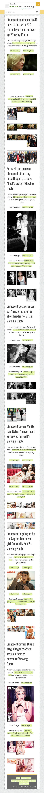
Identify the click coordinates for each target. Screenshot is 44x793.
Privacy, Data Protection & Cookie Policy (23, 781)
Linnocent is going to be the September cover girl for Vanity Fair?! (21, 601)
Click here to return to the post (23, 43)
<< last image (15, 50)
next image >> (28, 50)
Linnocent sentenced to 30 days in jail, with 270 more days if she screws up (22, 99)
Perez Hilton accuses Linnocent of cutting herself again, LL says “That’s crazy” (21, 263)
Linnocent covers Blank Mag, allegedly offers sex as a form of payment (20, 733)
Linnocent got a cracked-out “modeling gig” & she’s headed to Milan (21, 374)
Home (18, 778)
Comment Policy (26, 778)
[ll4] (22, 62)
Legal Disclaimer (24, 783)
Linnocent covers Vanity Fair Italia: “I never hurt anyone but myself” (21, 494)
